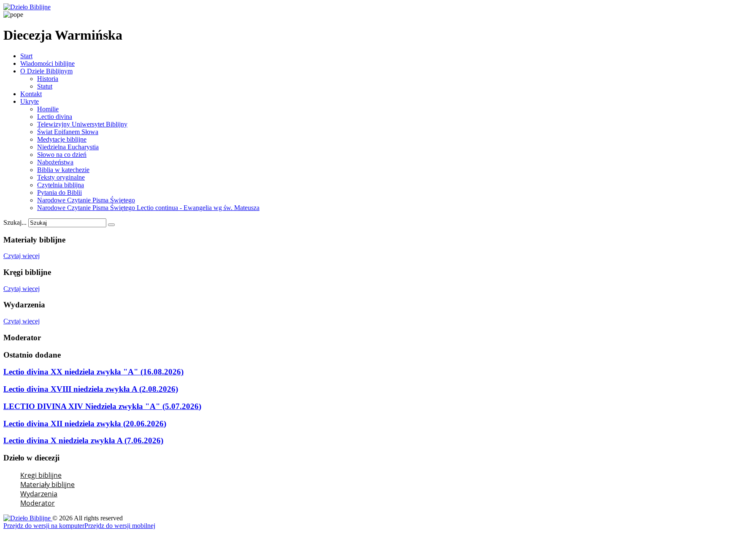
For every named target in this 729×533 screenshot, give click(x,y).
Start (26, 55)
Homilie (48, 109)
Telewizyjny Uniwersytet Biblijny (82, 124)
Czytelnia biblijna (60, 184)
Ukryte (29, 101)
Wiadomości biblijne (47, 63)
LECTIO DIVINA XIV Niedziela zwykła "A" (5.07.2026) (102, 406)
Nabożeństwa (55, 162)
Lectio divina (54, 116)
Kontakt (31, 93)
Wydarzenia (38, 493)
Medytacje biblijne (61, 139)
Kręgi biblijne (41, 475)
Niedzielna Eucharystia (68, 147)
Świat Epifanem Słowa (67, 131)
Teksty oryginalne (61, 177)
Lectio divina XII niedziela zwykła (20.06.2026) (84, 423)
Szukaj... (15, 222)
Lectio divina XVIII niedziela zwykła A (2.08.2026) (90, 389)
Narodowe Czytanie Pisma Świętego (86, 200)
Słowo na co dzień (61, 154)
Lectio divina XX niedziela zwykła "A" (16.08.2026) (93, 371)
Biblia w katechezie (63, 169)
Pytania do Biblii (59, 192)
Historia (47, 78)
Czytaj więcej (21, 255)
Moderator (37, 503)
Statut (44, 86)
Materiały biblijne (47, 484)
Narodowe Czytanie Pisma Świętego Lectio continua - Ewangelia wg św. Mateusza (148, 207)
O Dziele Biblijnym (46, 71)
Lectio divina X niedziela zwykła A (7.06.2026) (83, 440)
